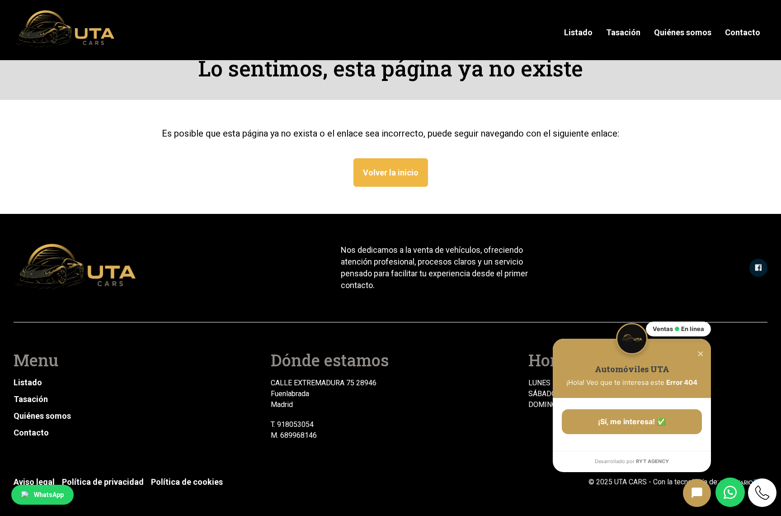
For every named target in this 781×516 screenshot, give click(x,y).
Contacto (742, 32)
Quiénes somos (682, 32)
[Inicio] (66, 30)
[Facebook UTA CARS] (758, 268)
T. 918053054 (292, 424)
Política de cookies (187, 482)
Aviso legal (34, 482)
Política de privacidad (103, 482)
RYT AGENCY (652, 461)
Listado (578, 32)
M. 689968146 (294, 435)
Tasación (623, 32)
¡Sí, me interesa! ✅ (632, 421)
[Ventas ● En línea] (697, 493)
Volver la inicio (391, 172)
